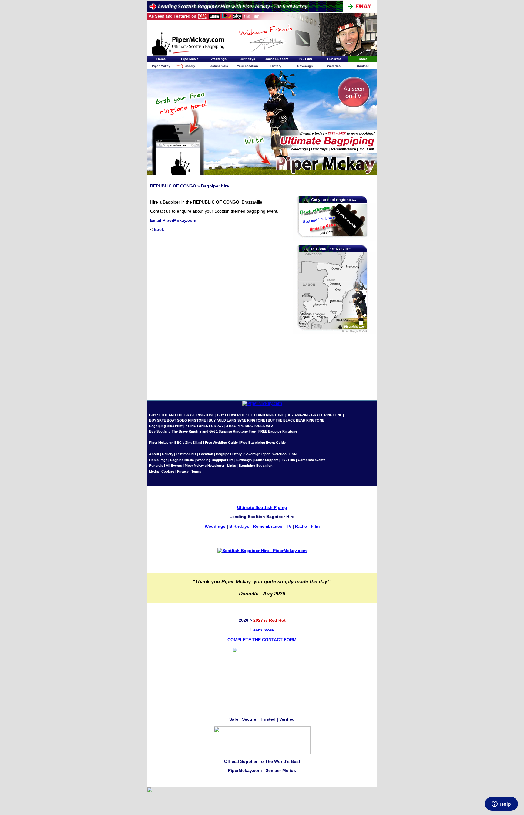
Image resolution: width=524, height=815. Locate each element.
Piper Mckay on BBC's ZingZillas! (175, 442)
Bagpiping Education (256, 465)
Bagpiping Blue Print (166, 426)
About (154, 454)
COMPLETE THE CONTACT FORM (262, 639)
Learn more (262, 630)
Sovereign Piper (257, 454)
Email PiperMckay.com (173, 220)
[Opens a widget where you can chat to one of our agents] (501, 804)
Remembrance (267, 526)
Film (315, 526)
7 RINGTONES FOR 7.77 (204, 426)
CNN (293, 454)
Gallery (167, 454)
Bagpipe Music (182, 460)
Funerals (156, 465)
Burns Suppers (266, 460)
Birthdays (244, 460)
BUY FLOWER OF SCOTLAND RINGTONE (250, 415)
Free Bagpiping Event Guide (263, 442)
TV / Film (288, 460)
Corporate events (311, 460)
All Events (174, 465)
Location (206, 454)
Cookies (167, 471)
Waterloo (279, 454)
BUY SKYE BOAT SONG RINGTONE (177, 420)
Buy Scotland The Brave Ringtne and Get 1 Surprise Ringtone (198, 431)
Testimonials (186, 454)
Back (159, 229)
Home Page (158, 460)
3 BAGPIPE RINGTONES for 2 (249, 426)
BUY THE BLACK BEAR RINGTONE (295, 420)
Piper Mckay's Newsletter (204, 465)
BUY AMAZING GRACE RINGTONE (314, 415)
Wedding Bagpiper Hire (214, 460)
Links (231, 465)
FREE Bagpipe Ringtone (277, 431)
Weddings (215, 526)
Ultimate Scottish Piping (262, 507)
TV (288, 526)
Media (154, 471)
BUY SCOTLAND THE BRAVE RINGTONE (181, 415)
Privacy (183, 471)
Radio (301, 526)
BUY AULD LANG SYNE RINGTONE (237, 420)
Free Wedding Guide (221, 442)
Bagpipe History (229, 454)
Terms (196, 471)
